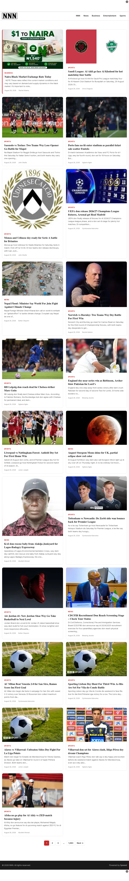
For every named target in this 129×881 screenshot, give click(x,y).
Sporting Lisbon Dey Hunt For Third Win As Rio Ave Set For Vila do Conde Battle (95, 685)
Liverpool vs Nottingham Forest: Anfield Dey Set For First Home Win (31, 454)
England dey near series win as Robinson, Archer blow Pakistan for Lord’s (95, 382)
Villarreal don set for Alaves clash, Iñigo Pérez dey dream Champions (95, 751)
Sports (71, 68)
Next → (80, 843)
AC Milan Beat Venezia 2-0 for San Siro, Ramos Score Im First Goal (30, 685)
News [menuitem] (86, 16)
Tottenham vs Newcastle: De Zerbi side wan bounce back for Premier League (96, 520)
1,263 (70, 843)
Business (9, 73)
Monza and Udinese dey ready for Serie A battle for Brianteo (30, 239)
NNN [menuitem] (78, 16)
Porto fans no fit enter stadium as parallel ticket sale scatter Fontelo (94, 146)
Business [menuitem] (96, 16)
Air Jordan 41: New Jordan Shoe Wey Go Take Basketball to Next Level (30, 617)
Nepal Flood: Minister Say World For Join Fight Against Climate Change (31, 305)
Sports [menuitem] (123, 16)
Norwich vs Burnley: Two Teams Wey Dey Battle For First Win (94, 316)
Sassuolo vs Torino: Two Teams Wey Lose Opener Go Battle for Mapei (31, 146)
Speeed (123, 865)
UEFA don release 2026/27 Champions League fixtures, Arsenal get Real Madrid (93, 212)
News (6, 300)
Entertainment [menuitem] (109, 16)
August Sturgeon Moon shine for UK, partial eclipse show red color (93, 454)
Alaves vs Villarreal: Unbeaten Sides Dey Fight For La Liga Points (32, 751)
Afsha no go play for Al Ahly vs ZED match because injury (28, 817)
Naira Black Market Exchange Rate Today (28, 77)
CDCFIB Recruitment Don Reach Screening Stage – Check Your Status (96, 617)
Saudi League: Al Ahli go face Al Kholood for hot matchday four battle (95, 73)
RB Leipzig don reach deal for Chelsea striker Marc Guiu (29, 388)
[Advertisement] (64, 5)
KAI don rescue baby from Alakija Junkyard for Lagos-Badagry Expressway (31, 545)
